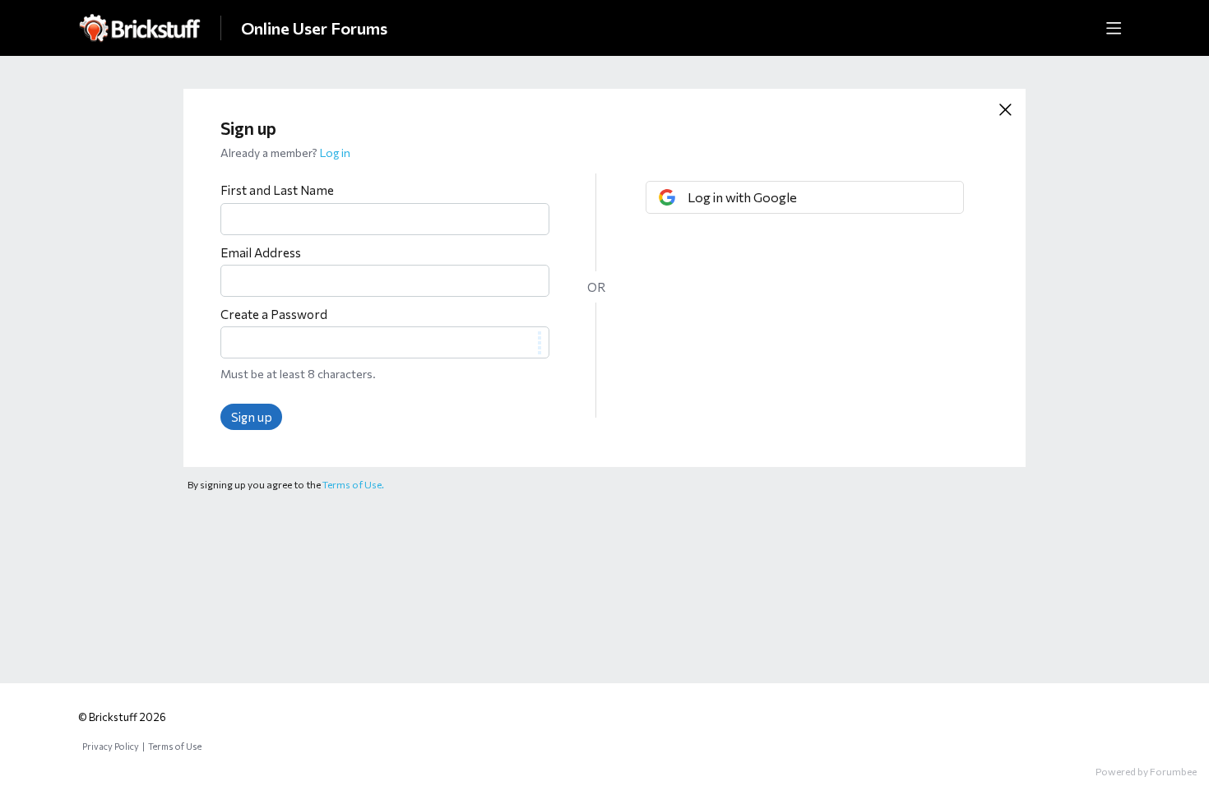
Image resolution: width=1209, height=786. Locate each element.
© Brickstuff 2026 (122, 717)
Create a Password (273, 314)
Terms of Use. (353, 484)
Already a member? (285, 153)
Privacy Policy (110, 746)
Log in (335, 153)
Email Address (260, 252)
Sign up (251, 416)
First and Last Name (277, 190)
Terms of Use (175, 746)
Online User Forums (314, 28)
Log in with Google (742, 197)
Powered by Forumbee (1146, 771)
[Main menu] (1113, 28)
